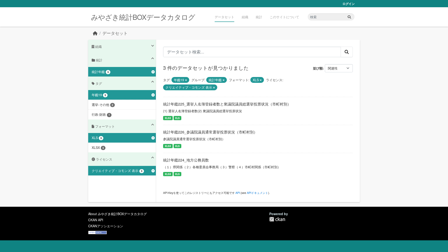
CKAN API (95, 219)
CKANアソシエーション (105, 226)
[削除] (186, 80)
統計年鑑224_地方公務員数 (186, 160)
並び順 (318, 68)
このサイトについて (284, 16)
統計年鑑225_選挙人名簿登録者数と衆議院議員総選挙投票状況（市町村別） (227, 104)
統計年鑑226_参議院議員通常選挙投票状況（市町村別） (210, 132)
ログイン (349, 3)
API (237, 193)
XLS (177, 118)
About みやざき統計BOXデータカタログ (117, 213)
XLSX (168, 118)
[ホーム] (95, 33)
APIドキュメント (257, 193)
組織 (245, 16)
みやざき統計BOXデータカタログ (143, 17)
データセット (224, 16)
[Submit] (349, 17)
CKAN (277, 219)
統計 (259, 16)
